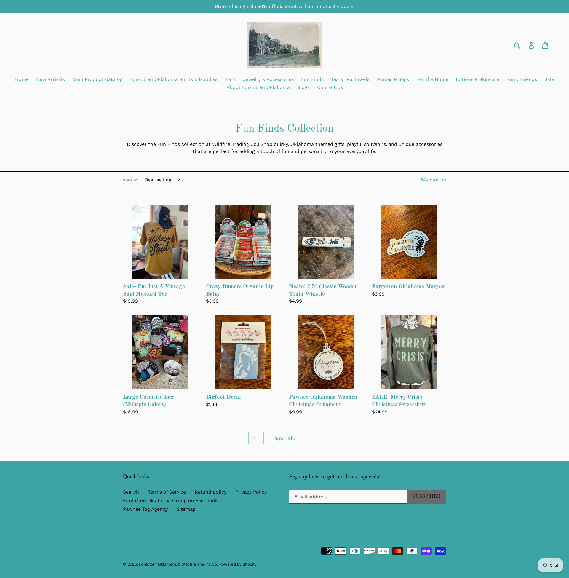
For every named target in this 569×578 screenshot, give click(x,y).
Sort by (130, 180)
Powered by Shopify (238, 564)
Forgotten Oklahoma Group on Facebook (170, 500)
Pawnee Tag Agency (145, 509)
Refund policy (210, 492)
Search (131, 492)
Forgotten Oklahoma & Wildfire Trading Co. (178, 564)
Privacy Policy (251, 492)
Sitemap (186, 509)
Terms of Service (167, 492)
